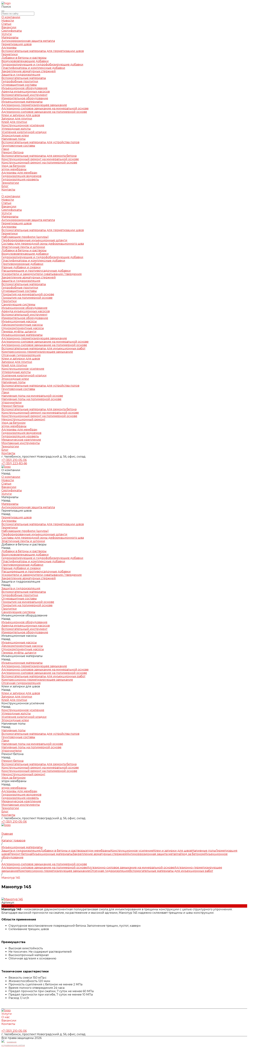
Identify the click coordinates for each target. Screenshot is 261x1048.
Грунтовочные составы (18, 145)
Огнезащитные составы (19, 84)
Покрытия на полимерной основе (27, 297)
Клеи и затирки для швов (20, 115)
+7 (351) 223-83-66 (14, 463)
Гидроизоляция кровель (20, 179)
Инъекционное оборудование (24, 88)
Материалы (9, 216)
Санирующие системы (18, 304)
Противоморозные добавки (22, 264)
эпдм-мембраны (13, 169)
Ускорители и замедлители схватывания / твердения (41, 274)
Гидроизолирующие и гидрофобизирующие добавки (42, 64)
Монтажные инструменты (20, 443)
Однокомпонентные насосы (22, 328)
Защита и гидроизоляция (20, 74)
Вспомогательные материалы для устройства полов (40, 142)
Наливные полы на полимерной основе (31, 399)
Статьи (6, 24)
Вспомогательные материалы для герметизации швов (42, 51)
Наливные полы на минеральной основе (32, 395)
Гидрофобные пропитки (19, 81)
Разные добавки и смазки (21, 267)
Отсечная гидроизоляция (21, 355)
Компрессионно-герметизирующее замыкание (37, 351)
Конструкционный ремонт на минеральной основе (40, 159)
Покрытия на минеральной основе (27, 294)
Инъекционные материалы (22, 101)
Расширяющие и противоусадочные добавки (36, 270)
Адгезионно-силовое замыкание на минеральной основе (45, 108)
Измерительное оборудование (24, 98)
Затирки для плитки (16, 118)
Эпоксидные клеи (15, 135)
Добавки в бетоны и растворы (24, 57)
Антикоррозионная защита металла (28, 41)
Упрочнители (11, 402)
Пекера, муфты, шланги (18, 331)
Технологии (10, 446)
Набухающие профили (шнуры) (25, 237)
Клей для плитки (14, 122)
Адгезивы (9, 47)
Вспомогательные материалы (23, 78)
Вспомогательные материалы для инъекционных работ (43, 348)
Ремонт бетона (12, 152)
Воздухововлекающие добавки (25, 61)
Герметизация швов (16, 44)
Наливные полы (13, 139)
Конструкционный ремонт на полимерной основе (39, 162)
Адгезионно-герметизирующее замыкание (34, 105)
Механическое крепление (21, 439)
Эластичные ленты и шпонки (23, 247)
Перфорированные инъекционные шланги (34, 240)
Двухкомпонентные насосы (22, 324)
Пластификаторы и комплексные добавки (33, 68)
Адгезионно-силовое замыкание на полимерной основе (44, 111)
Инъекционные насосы (19, 321)
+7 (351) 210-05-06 (14, 460)
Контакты (8, 453)
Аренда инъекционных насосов (25, 91)
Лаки (5, 149)
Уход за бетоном (13, 166)
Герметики (9, 54)
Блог (5, 450)
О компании (10, 196)
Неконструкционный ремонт (23, 419)
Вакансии (8, 27)
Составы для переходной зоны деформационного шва (42, 243)
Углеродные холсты (16, 128)
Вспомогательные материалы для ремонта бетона (39, 155)
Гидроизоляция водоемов (21, 176)
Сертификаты (11, 30)
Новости (7, 20)
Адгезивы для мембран (19, 172)
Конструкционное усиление (22, 125)
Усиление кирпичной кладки (24, 132)
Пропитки (9, 301)
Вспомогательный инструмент (24, 95)
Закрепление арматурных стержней (28, 71)
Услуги (6, 213)
